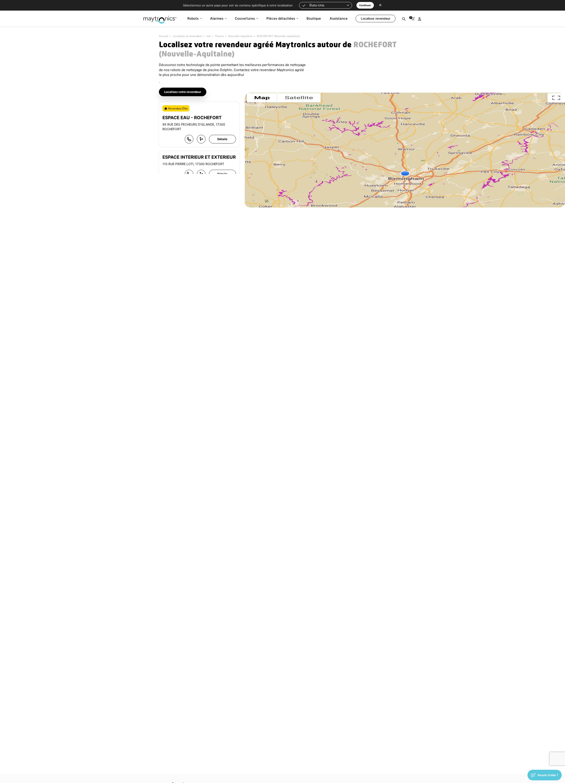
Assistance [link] (339, 18)
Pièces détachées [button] (280, 18)
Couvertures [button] (245, 18)
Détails (222, 139)
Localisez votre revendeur (182, 92)
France (219, 36)
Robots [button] (193, 18)
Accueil (163, 36)
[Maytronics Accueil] (159, 17)
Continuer (365, 5)
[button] (325, 5)
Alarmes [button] (216, 18)
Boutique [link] (314, 18)
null (208, 36)
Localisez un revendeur (187, 36)
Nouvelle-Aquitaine (240, 36)
